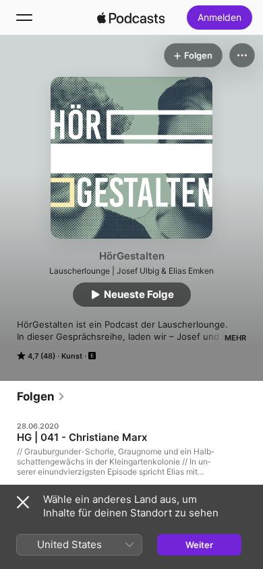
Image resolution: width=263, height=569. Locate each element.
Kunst (71, 356)
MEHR (235, 337)
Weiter (199, 544)
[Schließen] (23, 502)
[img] (131, 17)
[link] (41, 396)
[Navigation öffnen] (24, 17)
